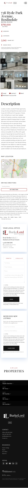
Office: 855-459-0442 (7, 432)
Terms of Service (13, 304)
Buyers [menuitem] (3, 449)
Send (11, 299)
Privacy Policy (14, 294)
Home (1, 217)
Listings (5, 217)
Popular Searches (7, 383)
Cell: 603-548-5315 (6, 434)
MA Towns (5, 399)
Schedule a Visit (19, 258)
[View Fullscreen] (3, 167)
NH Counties (6, 394)
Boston (16, 217)
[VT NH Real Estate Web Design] (14, 471)
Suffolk (12, 217)
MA (8, 217)
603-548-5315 (8, 243)
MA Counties (6, 404)
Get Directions (14, 189)
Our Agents (11, 247)
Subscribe (11, 348)
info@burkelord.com (6, 436)
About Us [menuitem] (4, 453)
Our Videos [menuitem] (4, 451)
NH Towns (5, 388)
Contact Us (5, 247)
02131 (20, 217)
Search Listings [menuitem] (5, 447)
